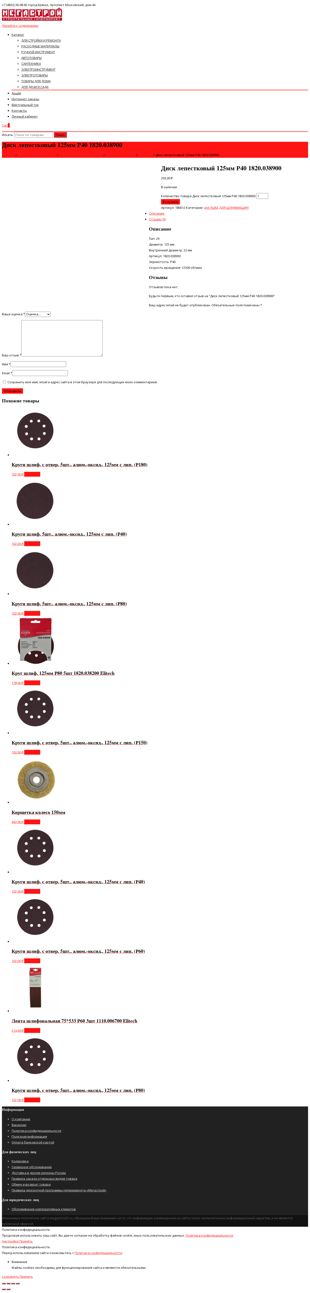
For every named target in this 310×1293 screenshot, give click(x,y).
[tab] (160, 188)
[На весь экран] (13, 1283)
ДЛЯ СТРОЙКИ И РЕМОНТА (41, 40)
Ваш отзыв (11, 355)
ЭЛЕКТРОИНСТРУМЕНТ (38, 69)
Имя (6, 364)
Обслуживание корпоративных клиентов (44, 1209)
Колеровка (20, 1161)
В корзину (170, 202)
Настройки (10, 1241)
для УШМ (211, 207)
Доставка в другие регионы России (39, 1173)
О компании (21, 1119)
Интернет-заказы (25, 99)
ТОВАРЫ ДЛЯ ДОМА (36, 81)
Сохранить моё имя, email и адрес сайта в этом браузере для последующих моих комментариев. (83, 382)
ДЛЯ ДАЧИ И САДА (34, 87)
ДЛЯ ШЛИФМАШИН (233, 207)
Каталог (18, 34)
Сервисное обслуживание (32, 1167)
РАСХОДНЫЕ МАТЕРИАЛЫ (40, 46)
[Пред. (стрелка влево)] (4, 1289)
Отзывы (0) (157, 219)
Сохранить (11, 1276)
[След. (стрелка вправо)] (8, 1289)
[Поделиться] (8, 1283)
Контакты (19, 110)
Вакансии (19, 1125)
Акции (16, 93)
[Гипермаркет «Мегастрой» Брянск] (32, 19)
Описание (156, 213)
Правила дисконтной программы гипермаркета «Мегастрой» (59, 1190)
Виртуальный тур (25, 105)
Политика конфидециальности (209, 1235)
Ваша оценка (13, 314)
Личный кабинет (25, 116)
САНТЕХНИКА (31, 63)
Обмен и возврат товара (31, 1184)
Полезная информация (29, 1136)
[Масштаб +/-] (18, 1283)
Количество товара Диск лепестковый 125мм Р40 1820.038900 (208, 196)
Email (7, 373)
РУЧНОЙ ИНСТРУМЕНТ (38, 52)
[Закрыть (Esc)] (4, 1283)
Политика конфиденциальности (36, 1130)
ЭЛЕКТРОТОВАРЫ (34, 75)
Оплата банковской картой (33, 1142)
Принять (26, 1241)
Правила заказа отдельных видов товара (44, 1178)
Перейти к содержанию (20, 25)
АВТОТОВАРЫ (31, 58)
